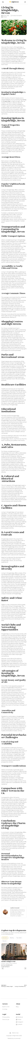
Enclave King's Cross (8, 961)
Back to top (15, 1033)
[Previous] (2, 968)
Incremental (17, 1038)
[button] (24, 946)
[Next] (25, 968)
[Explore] (3, 2)
